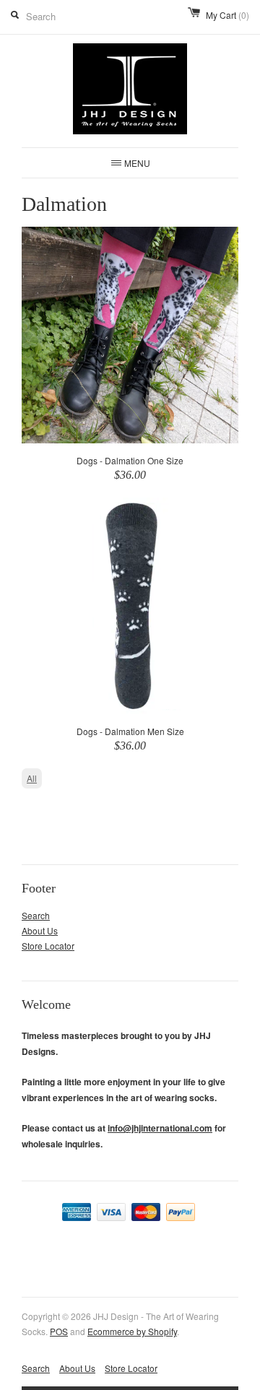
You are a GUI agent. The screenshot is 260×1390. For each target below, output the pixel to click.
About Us (40, 930)
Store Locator (48, 945)
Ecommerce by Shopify (132, 1331)
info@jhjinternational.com (160, 1127)
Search (36, 915)
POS (59, 1331)
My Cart (227, 15)
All (32, 778)
